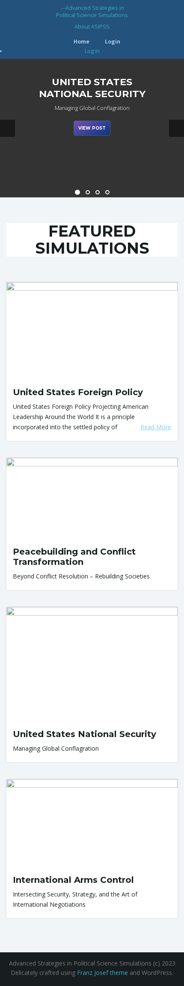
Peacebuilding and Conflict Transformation (74, 556)
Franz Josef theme (102, 973)
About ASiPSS (92, 26)
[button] (7, 128)
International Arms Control (73, 880)
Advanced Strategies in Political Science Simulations (92, 11)
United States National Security (84, 734)
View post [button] (92, 128)
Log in (92, 51)
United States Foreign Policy (78, 392)
